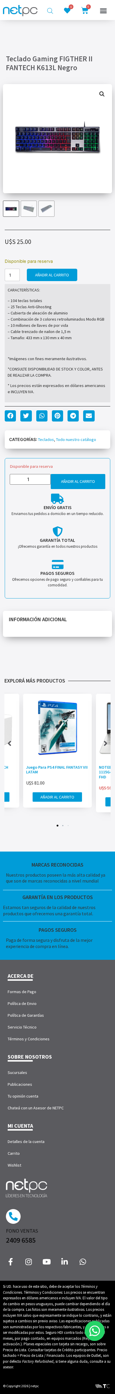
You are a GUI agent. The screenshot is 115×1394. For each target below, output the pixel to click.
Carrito (14, 1153)
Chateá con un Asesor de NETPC (36, 1108)
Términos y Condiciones (29, 1039)
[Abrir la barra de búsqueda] (50, 11)
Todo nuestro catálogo (76, 439)
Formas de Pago (22, 991)
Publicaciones (20, 1084)
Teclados (46, 439)
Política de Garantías (26, 1015)
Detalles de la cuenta (26, 1141)
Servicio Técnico (22, 1027)
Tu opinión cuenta (23, 1096)
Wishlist (14, 1165)
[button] (103, 10)
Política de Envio (22, 1003)
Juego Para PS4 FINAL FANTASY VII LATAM (57, 770)
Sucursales (17, 1072)
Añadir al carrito (52, 275)
